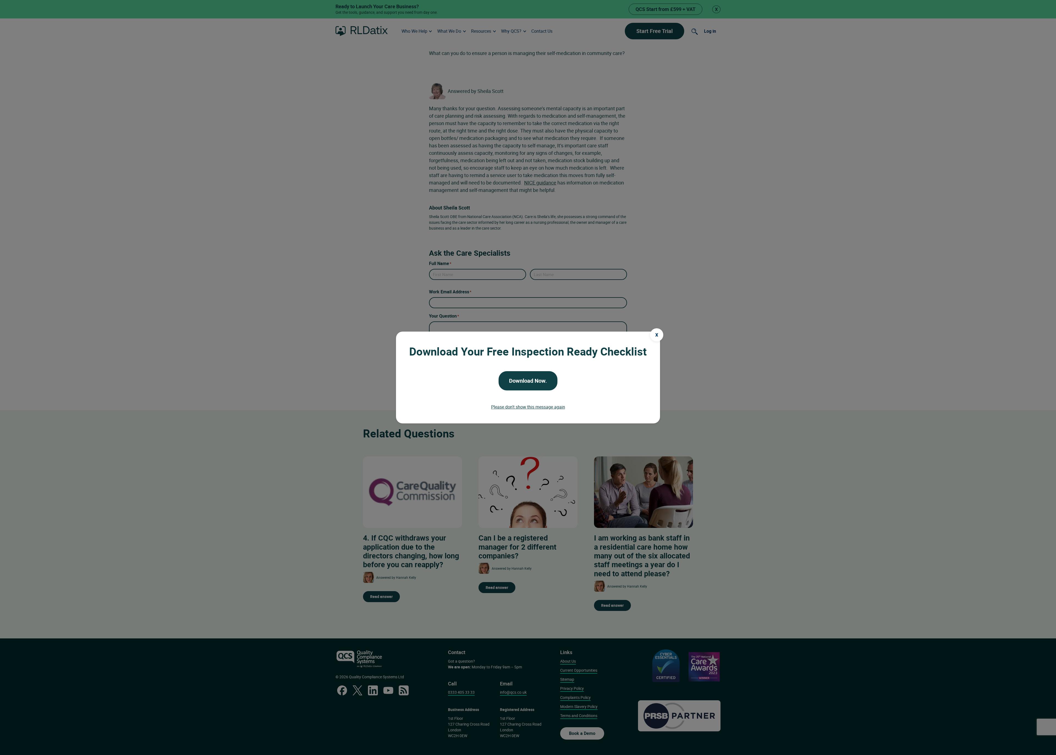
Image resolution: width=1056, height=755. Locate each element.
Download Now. (528, 380)
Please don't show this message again (528, 407)
